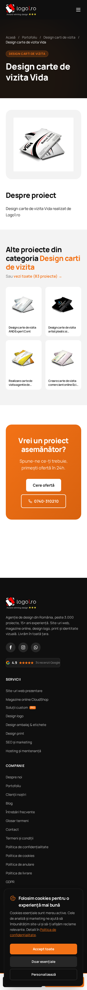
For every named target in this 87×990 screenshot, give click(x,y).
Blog (9, 803)
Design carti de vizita (59, 37)
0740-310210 (46, 501)
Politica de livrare (19, 873)
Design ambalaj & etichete (26, 724)
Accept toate (43, 949)
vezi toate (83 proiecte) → (38, 276)
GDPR (10, 881)
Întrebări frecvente (20, 812)
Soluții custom (20, 707)
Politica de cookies (20, 855)
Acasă (10, 37)
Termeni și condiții (19, 838)
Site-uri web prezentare (24, 690)
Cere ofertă (43, 485)
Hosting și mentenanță (23, 751)
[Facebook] (10, 647)
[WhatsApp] (36, 647)
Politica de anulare (20, 864)
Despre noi (14, 777)
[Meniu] (78, 10)
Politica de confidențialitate (27, 847)
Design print (15, 733)
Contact (12, 829)
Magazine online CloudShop (27, 699)
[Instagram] (23, 647)
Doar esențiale (43, 961)
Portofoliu (29, 37)
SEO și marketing (19, 742)
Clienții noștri (16, 794)
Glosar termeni (17, 820)
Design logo (14, 716)
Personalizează (43, 974)
